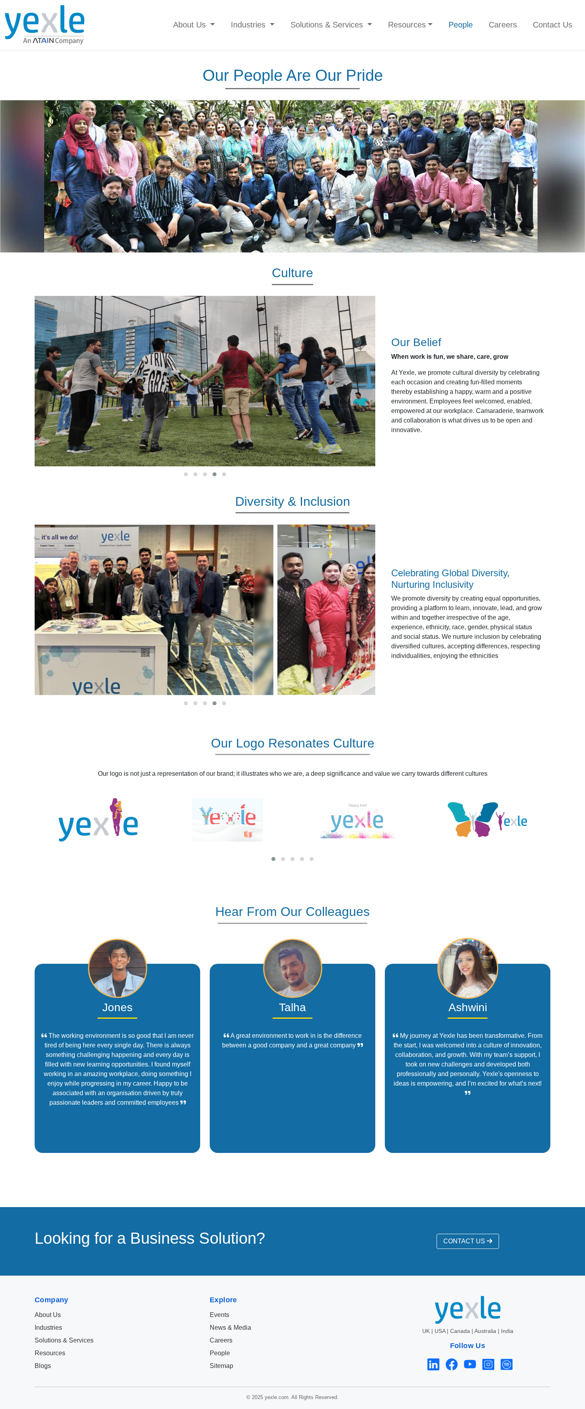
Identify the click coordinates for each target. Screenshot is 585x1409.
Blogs (43, 1365)
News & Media (230, 1327)
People (460, 24)
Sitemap (221, 1365)
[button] (186, 474)
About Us (48, 1314)
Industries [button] (249, 24)
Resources (50, 1353)
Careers (503, 24)
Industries (48, 1327)
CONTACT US (465, 1241)
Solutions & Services (64, 1340)
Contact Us (552, 24)
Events (219, 1314)
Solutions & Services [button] (328, 24)
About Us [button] (190, 24)
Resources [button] (407, 24)
